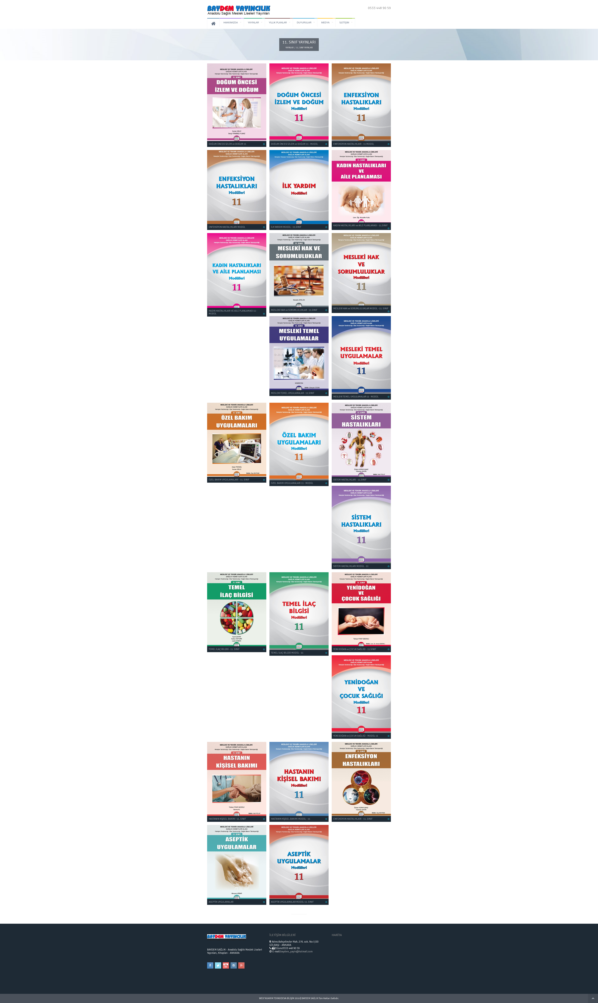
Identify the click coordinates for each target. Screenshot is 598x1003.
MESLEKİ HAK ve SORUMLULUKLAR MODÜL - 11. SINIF (360, 308)
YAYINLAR (289, 47)
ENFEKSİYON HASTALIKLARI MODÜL (227, 227)
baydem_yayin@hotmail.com (296, 951)
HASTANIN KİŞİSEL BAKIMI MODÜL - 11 (290, 818)
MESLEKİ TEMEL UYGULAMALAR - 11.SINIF (292, 393)
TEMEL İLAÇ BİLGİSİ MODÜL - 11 (287, 652)
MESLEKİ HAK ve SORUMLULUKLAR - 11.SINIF (294, 310)
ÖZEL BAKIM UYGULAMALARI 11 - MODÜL (292, 483)
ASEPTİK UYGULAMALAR (221, 901)
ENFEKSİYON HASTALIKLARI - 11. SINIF (353, 818)
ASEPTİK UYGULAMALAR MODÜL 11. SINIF (292, 901)
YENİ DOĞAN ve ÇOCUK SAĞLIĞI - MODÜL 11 (355, 735)
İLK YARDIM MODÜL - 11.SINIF (286, 227)
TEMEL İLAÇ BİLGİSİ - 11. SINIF (224, 649)
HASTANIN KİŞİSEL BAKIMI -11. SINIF (227, 818)
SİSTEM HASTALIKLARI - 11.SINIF (349, 479)
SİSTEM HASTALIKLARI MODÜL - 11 (350, 566)
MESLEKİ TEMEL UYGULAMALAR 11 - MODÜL (356, 396)
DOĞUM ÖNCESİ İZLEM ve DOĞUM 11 (227, 144)
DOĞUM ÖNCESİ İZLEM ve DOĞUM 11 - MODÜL (294, 144)
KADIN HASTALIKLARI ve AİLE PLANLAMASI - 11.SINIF (360, 225)
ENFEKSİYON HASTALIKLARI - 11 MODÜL (353, 144)
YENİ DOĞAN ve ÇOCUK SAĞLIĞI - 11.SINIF (354, 649)
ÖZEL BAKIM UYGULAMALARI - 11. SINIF (229, 479)
